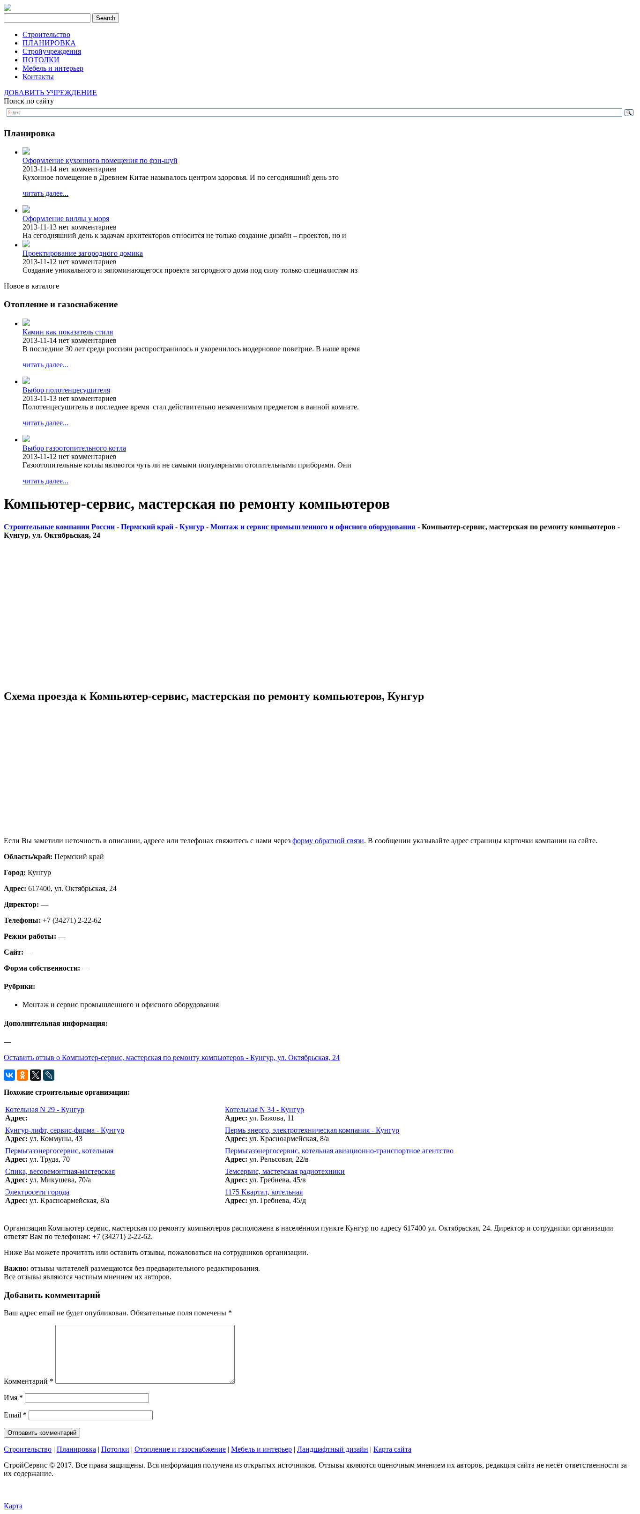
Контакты (38, 77)
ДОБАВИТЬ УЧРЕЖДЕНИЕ (50, 92)
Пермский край (147, 527)
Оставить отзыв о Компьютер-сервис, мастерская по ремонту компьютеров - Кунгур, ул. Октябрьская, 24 (172, 1057)
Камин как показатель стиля (67, 332)
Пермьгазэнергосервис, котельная (59, 1151)
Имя (13, 1398)
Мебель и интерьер (52, 68)
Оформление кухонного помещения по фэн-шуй (100, 160)
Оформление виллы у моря (65, 219)
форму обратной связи (328, 841)
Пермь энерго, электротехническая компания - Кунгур (312, 1130)
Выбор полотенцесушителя (66, 390)
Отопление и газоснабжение (180, 1449)
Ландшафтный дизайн (332, 1449)
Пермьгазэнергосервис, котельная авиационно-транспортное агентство (339, 1151)
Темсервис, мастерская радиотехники (285, 1171)
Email (15, 1415)
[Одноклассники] (22, 1075)
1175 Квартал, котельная (264, 1192)
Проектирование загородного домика (82, 253)
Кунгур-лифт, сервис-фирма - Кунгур (64, 1130)
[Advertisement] (285, 615)
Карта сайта (392, 1449)
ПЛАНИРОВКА (49, 43)
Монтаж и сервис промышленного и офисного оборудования (313, 527)
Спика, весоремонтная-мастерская (60, 1171)
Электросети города (37, 1192)
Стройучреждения (51, 51)
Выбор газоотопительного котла (74, 448)
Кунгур (191, 527)
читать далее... (45, 193)
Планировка (76, 1449)
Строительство (46, 34)
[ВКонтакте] (9, 1075)
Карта (13, 1506)
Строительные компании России (59, 527)
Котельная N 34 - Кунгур (264, 1109)
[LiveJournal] (48, 1075)
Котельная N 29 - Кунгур (44, 1109)
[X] (35, 1075)
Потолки (115, 1449)
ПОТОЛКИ (41, 60)
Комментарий (28, 1381)
